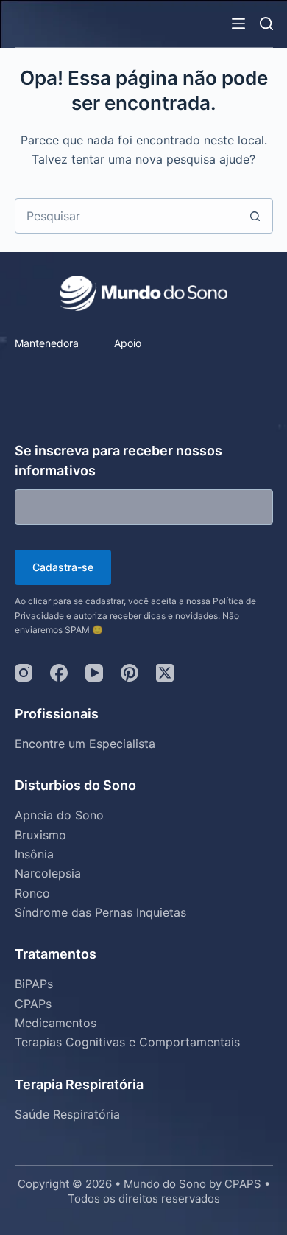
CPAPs (33, 1003)
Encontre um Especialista (85, 743)
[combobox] (126, 216)
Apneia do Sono (59, 815)
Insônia (34, 854)
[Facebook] (59, 673)
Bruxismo (40, 835)
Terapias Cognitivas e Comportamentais (127, 1042)
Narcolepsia (48, 873)
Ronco (32, 893)
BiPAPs (34, 983)
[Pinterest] (129, 673)
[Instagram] (23, 673)
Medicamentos (55, 1022)
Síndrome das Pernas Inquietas (100, 912)
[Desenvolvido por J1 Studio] (144, 1227)
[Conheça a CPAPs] (47, 370)
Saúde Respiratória (67, 1114)
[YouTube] (94, 673)
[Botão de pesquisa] (255, 216)
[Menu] (238, 23)
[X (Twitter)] (165, 673)
